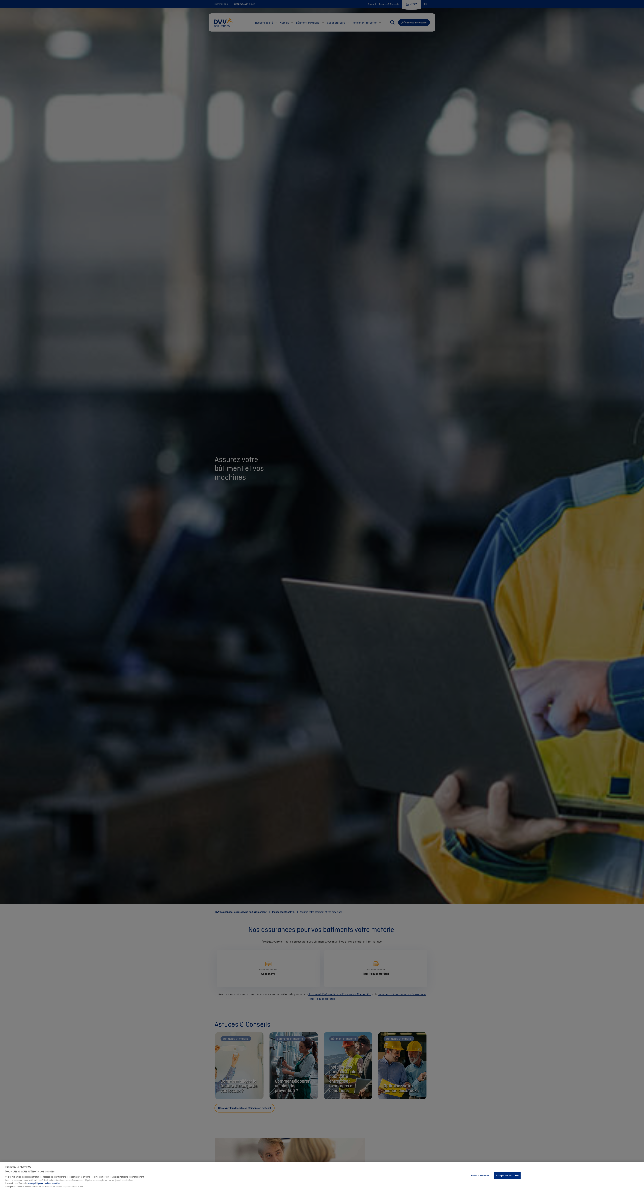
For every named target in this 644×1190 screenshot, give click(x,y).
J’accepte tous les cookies (507, 1175)
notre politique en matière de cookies (44, 1183)
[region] (322, 1176)
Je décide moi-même (480, 1175)
